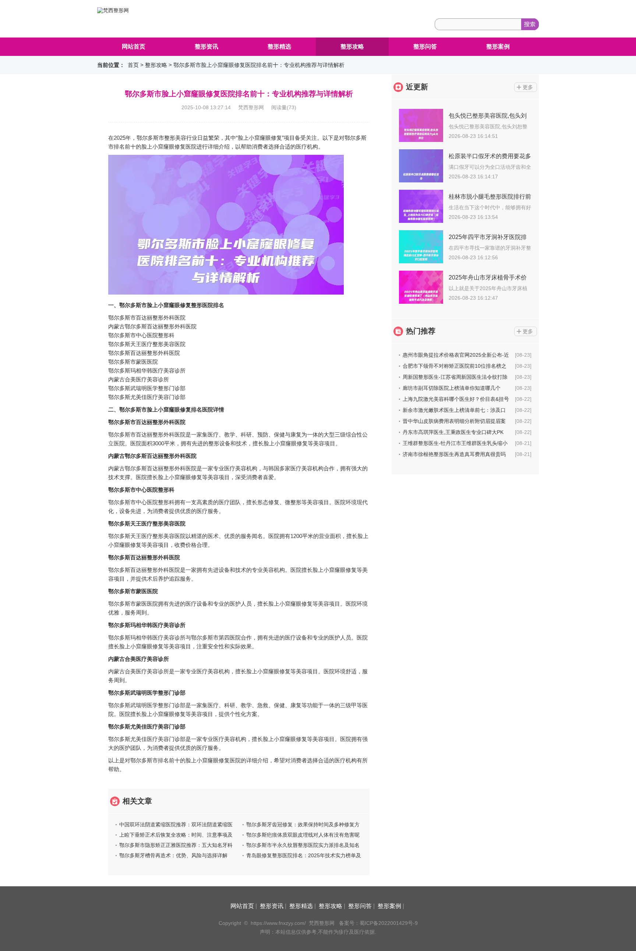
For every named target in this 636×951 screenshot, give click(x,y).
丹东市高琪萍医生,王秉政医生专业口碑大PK (453, 432)
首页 (133, 65)
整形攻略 (352, 46)
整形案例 (498, 46)
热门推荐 (420, 331)
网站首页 (133, 46)
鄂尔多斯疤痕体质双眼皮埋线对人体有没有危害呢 (303, 835)
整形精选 (279, 46)
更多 (528, 87)
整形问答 (425, 46)
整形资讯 (206, 46)
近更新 (417, 87)
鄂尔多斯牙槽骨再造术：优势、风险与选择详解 (173, 855)
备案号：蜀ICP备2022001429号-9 (378, 923)
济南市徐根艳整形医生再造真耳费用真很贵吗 (454, 454)
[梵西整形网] (113, 10)
